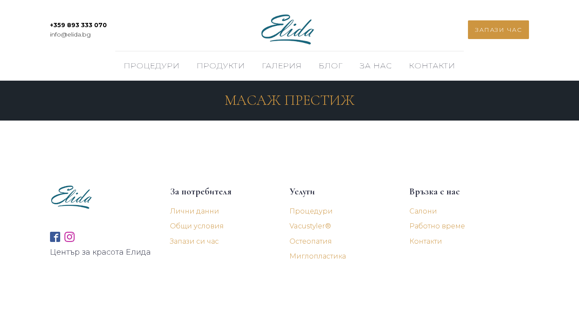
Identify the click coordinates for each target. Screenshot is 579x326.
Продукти (221, 65)
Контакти (432, 65)
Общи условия (197, 226)
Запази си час (194, 241)
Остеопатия (311, 241)
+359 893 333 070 (78, 25)
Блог (331, 65)
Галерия (282, 65)
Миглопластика (318, 256)
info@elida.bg (70, 34)
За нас (376, 65)
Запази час (498, 30)
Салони (423, 211)
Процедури (152, 65)
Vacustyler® (310, 226)
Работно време (437, 226)
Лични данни (194, 211)
